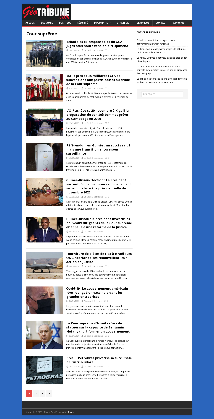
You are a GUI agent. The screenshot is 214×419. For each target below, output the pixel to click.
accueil (30, 22)
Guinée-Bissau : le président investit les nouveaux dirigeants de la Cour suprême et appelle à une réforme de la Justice (99, 223)
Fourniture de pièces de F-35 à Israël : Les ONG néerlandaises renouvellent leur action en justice (99, 258)
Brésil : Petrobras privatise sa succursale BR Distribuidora (99, 360)
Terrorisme (142, 22)
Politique (65, 22)
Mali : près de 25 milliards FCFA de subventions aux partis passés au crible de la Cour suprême (98, 80)
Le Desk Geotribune (93, 50)
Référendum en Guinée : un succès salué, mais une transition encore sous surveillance (98, 149)
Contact (161, 22)
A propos (178, 22)
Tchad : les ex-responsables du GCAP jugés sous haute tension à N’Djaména (97, 44)
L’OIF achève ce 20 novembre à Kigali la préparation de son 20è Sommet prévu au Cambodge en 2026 (97, 114)
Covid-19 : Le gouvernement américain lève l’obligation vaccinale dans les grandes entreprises (97, 292)
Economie (47, 22)
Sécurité (82, 22)
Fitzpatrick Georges (93, 301)
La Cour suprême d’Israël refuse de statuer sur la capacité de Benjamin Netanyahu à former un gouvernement (98, 327)
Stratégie (123, 22)
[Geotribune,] (46, 17)
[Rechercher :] (162, 94)
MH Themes (70, 412)
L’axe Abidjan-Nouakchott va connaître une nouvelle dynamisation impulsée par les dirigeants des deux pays (162, 70)
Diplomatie (101, 22)
